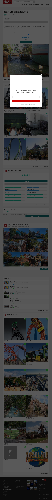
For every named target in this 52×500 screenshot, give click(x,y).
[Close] (41, 75)
